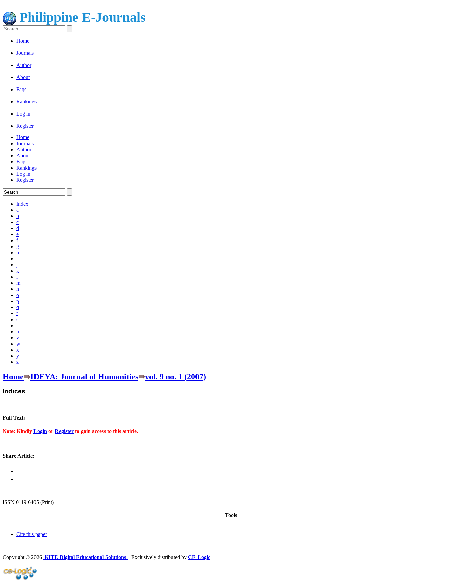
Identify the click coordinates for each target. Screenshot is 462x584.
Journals (25, 53)
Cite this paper (31, 534)
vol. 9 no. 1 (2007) (175, 376)
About (23, 77)
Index (22, 204)
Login (40, 431)
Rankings (26, 101)
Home (22, 41)
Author (23, 65)
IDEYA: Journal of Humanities (84, 376)
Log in (23, 114)
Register (25, 126)
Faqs (21, 89)
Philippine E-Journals (81, 17)
